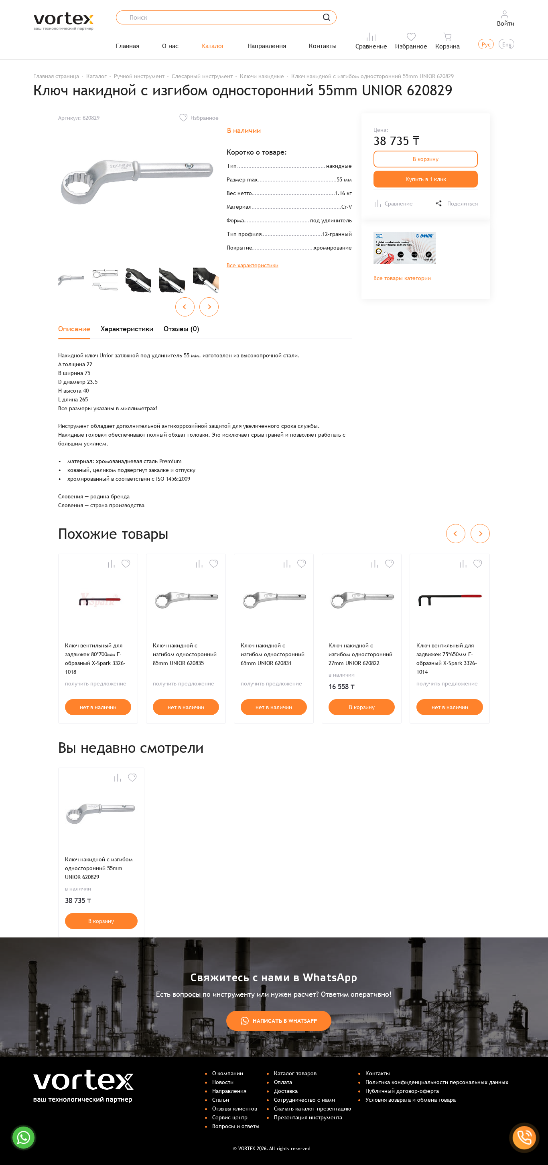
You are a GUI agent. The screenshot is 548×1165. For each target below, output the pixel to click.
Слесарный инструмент (202, 76)
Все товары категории (402, 278)
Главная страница (56, 76)
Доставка (286, 1091)
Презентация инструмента (308, 1117)
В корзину (425, 159)
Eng (506, 44)
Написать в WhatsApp (285, 1021)
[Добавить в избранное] (126, 564)
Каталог (213, 46)
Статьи (220, 1099)
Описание (74, 329)
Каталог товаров (295, 1073)
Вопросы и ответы (236, 1126)
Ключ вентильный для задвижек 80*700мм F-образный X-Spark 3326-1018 (95, 658)
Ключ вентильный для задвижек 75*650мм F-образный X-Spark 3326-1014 (446, 658)
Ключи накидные (262, 76)
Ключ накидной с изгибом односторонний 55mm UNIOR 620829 (99, 868)
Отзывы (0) (181, 329)
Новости (222, 1082)
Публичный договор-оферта (402, 1091)
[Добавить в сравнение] (111, 564)
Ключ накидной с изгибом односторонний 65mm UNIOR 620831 (272, 654)
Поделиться (462, 203)
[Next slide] (209, 306)
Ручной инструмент (139, 76)
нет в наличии (98, 707)
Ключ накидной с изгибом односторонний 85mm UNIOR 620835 (185, 654)
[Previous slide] (185, 306)
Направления (267, 46)
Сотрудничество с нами (304, 1099)
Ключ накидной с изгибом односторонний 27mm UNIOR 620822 (360, 654)
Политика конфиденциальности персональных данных (436, 1082)
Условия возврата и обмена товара (410, 1099)
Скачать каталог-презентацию (312, 1108)
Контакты (323, 46)
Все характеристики (252, 265)
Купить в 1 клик (426, 179)
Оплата (283, 1082)
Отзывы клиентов (234, 1108)
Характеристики (127, 329)
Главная (127, 46)
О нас (170, 46)
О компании (227, 1073)
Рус (486, 44)
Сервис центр (230, 1117)
